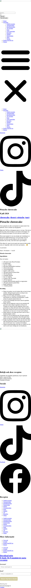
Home (5, 21)
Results (2, 16)
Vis (4, 512)
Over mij (5, 540)
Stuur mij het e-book (9, 579)
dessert (13, 217)
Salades (9, 34)
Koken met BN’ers (8, 40)
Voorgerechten (10, 25)
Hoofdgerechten (11, 27)
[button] (15, 75)
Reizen (5, 42)
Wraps (5, 515)
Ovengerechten (7, 508)
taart (27, 217)
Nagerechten (10, 36)
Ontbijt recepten (11, 24)
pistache (20, 217)
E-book (5, 541)
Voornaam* (3, 564)
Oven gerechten (11, 31)
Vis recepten (10, 28)
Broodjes (9, 33)
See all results (4, 18)
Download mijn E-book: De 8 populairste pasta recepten (13, 558)
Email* (1, 571)
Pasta (8, 30)
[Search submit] (0, 14)
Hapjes (8, 39)
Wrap (8, 37)
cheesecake (4, 217)
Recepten (5, 22)
